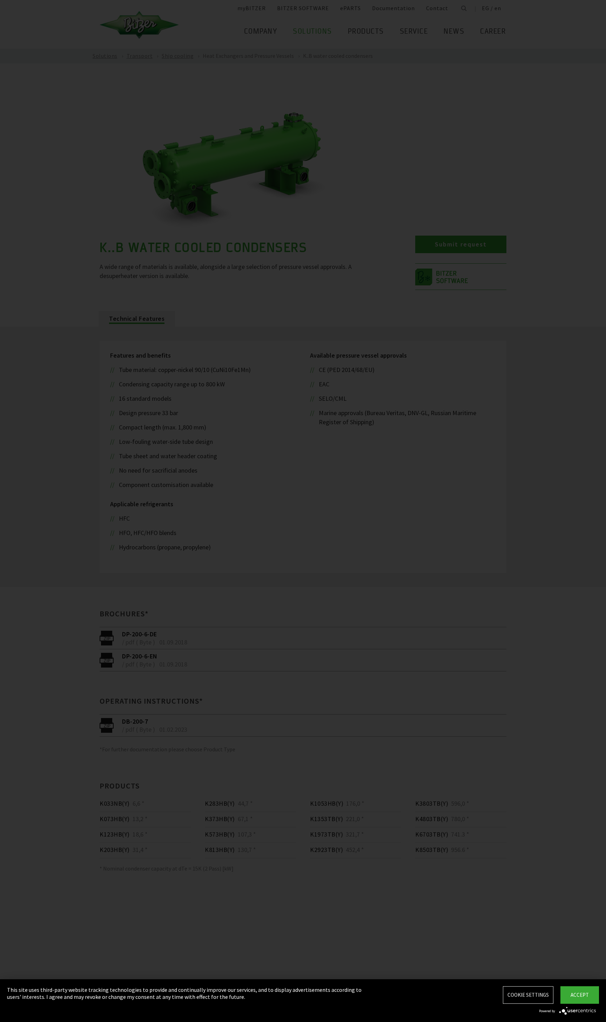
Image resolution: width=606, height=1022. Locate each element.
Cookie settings (528, 994)
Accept (580, 994)
